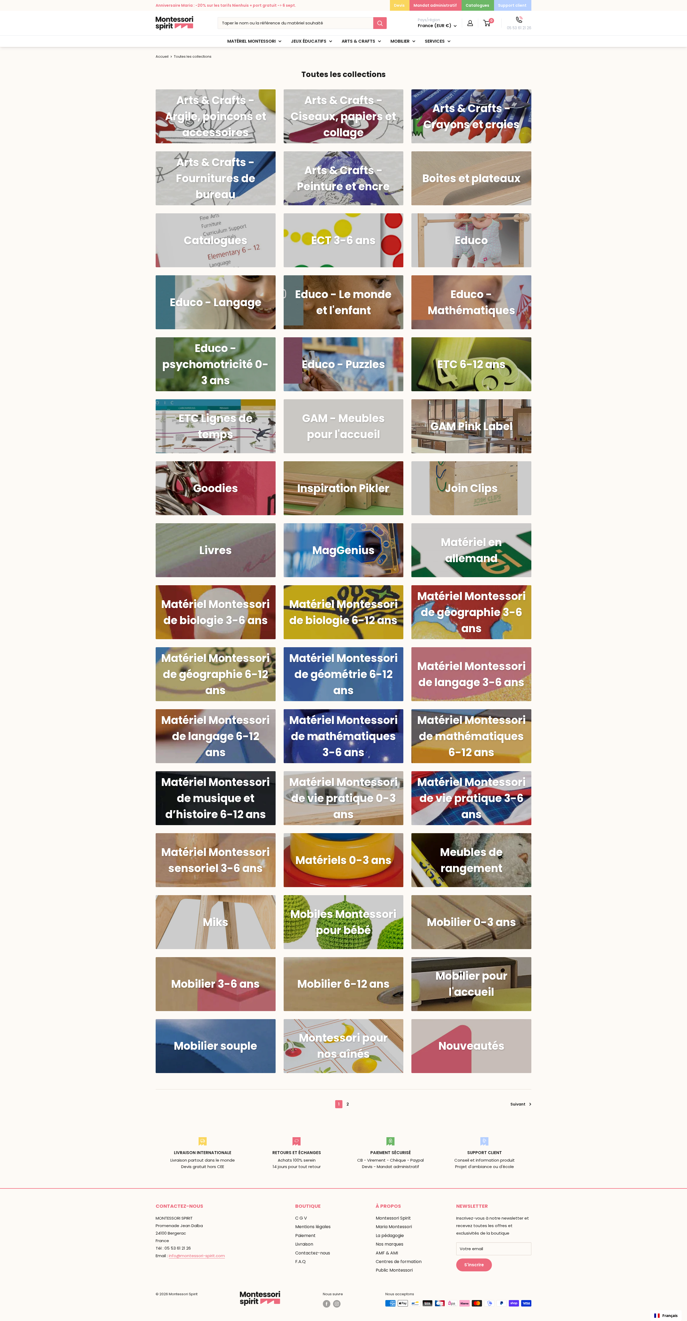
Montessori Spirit (393, 1218)
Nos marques (389, 1244)
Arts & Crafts (358, 41)
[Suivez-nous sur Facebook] (326, 1304)
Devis (399, 5)
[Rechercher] (380, 23)
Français (670, 1315)
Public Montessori (394, 1270)
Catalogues (477, 5)
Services (435, 41)
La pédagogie (390, 1235)
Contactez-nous (312, 1253)
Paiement (305, 1235)
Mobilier (400, 41)
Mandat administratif (435, 5)
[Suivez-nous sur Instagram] (337, 1304)
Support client (512, 5)
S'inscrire (474, 1265)
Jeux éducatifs (308, 41)
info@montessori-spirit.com (197, 1255)
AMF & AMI (387, 1253)
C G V (301, 1218)
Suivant (517, 1104)
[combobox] (666, 1315)
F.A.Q (300, 1261)
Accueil (162, 56)
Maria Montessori (394, 1227)
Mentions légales (313, 1227)
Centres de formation (399, 1261)
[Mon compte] (470, 23)
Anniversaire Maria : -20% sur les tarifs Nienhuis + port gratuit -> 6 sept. (226, 5)
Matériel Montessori (251, 41)
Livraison (304, 1244)
